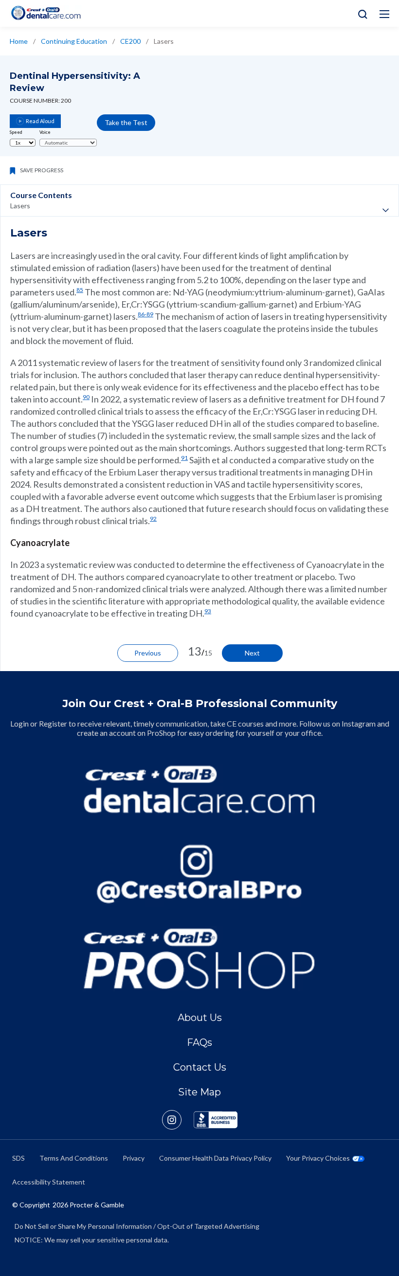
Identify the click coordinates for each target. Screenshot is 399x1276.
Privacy (134, 1158)
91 (184, 457)
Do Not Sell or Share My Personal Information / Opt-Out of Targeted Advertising (137, 1226)
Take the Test (126, 122)
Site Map (199, 1092)
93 (207, 611)
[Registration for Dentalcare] (199, 789)
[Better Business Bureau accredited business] (215, 1120)
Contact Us (199, 1067)
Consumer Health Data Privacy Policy (215, 1158)
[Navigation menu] (384, 14)
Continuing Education (74, 41)
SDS (18, 1158)
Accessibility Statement (48, 1182)
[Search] (360, 13)
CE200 (130, 41)
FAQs (199, 1042)
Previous (147, 653)
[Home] (46, 13)
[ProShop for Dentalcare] (199, 958)
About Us (200, 1017)
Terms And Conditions (73, 1158)
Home (19, 41)
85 (79, 289)
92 (153, 518)
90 (86, 397)
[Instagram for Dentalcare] (199, 874)
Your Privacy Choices (318, 1158)
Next (252, 653)
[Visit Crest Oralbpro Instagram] (178, 1120)
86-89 (145, 314)
